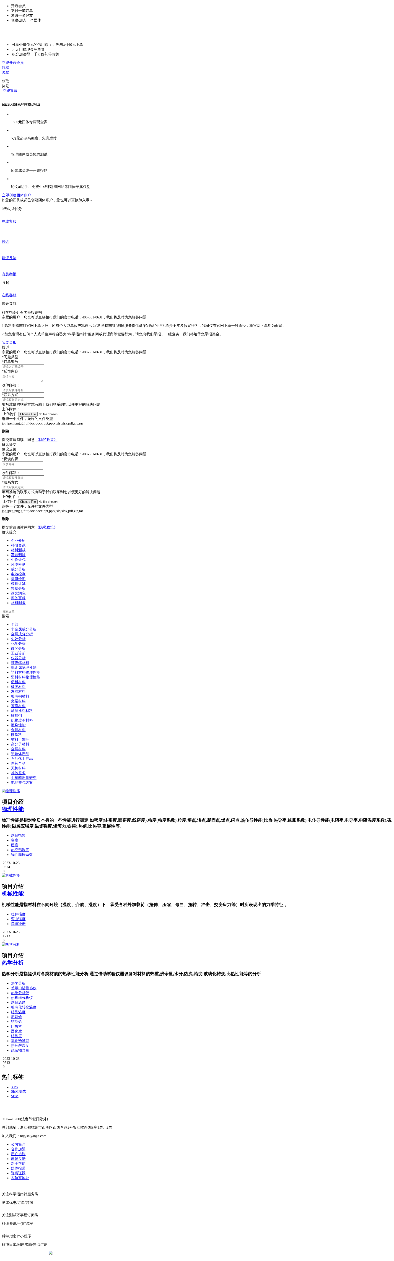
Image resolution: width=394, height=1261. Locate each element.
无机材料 (18, 768)
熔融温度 (18, 1002)
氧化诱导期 (20, 1041)
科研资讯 (18, 545)
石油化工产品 (22, 759)
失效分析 (18, 639)
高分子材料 (20, 744)
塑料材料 (18, 682)
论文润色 (18, 593)
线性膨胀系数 (22, 855)
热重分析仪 (20, 993)
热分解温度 (20, 1045)
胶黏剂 (16, 715)
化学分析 (18, 644)
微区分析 (18, 648)
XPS (14, 1087)
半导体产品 (20, 754)
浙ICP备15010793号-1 (190, 1253)
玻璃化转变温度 (23, 1007)
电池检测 (18, 574)
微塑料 (16, 735)
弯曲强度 (18, 919)
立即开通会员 (13, 63)
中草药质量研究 (23, 778)
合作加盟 (18, 1149)
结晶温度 (18, 1012)
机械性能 (13, 893)
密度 (14, 840)
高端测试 (18, 555)
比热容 (16, 1026)
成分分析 (18, 569)
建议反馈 (18, 1159)
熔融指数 (18, 835)
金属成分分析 (22, 634)
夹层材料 (18, 701)
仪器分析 (18, 658)
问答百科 (18, 598)
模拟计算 (18, 584)
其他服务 (18, 773)
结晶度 (16, 1036)
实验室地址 (20, 1178)
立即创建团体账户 (16, 195)
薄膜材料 (18, 706)
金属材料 (18, 730)
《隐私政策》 (46, 440)
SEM (14, 1096)
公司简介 (18, 1144)
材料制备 (18, 603)
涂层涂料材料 (22, 711)
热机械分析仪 (22, 998)
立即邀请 (10, 91)
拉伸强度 (18, 914)
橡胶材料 (18, 687)
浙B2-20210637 (159, 1253)
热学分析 (13, 963)
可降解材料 (20, 663)
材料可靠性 (20, 739)
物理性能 (13, 809)
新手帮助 (18, 1163)
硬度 (14, 845)
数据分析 (18, 588)
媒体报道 (18, 1168)
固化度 (16, 1031)
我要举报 (9, 342)
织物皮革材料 (22, 720)
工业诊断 (18, 653)
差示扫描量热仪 (23, 988)
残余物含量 (20, 1050)
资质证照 (18, 1173)
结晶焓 (16, 1022)
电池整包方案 (22, 782)
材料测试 (18, 550)
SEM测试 (18, 1091)
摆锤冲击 (18, 924)
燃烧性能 (18, 725)
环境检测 (18, 564)
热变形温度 (20, 850)
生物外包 (18, 560)
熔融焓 (16, 1017)
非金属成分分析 (23, 629)
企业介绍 (18, 540)
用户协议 (18, 1154)
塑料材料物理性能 (25, 672)
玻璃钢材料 (20, 696)
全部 (14, 624)
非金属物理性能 (23, 668)
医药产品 (18, 763)
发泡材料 (18, 691)
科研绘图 (18, 579)
